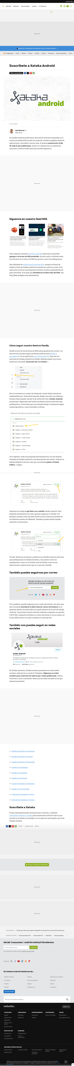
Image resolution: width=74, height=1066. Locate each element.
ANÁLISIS (8, 6)
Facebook (25, 73)
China (17, 53)
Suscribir (33, 947)
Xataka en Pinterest (19, 778)
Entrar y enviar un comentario (38, 864)
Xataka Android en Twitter (22, 757)
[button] (21, 130)
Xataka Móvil (7, 1017)
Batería (37, 53)
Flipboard (61, 6)
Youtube (68, 6)
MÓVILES (16, 6)
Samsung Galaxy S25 (25, 935)
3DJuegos (20, 1015)
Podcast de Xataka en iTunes (23, 800)
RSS (37, 826)
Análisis (29, 977)
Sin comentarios (17, 73)
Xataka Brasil (8, 1052)
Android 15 (49, 935)
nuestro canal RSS (35, 254)
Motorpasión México (63, 1050)
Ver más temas (9, 991)
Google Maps (9, 53)
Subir (65, 1007)
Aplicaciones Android (56, 977)
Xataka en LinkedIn (19, 773)
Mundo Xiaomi (8, 1026)
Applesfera (7, 1020)
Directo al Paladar (50, 1015)
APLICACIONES (25, 6)
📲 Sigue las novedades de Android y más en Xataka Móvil (36, 48)
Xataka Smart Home (8, 1023)
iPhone (30, 53)
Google (29, 984)
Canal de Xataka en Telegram (23, 784)
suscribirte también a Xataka (20, 815)
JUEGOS (34, 6)
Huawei (6, 984)
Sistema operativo (61, 53)
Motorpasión (63, 1015)
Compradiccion (8, 1038)
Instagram (64, 6)
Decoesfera (7, 1036)
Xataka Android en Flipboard (23, 762)
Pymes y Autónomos (21, 1036)
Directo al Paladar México (50, 1050)
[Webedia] (70, 1)
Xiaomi (44, 53)
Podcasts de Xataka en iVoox (23, 794)
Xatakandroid (29, 826)
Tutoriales (7, 980)
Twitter (71, 6)
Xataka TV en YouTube (20, 789)
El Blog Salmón (22, 1033)
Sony (70, 53)
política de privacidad (28, 951)
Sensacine (35, 1015)
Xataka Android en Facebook (23, 751)
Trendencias (7, 1033)
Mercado (52, 980)
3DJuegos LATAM (22, 1050)
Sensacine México (37, 1050)
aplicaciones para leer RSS (33, 264)
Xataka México (8, 1050)
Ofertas (24, 53)
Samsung (51, 53)
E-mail (33, 73)
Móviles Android (9, 977)
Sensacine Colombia (35, 1052)
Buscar (67, 999)
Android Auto (31, 987)
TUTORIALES (42, 6)
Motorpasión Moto (64, 1017)
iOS (47, 356)
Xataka (6, 1015)
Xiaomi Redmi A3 (38, 935)
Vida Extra (21, 1017)
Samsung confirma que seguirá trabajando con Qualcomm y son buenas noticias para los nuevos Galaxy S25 (41, 930)
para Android (39, 356)
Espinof (34, 1017)
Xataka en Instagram (20, 767)
